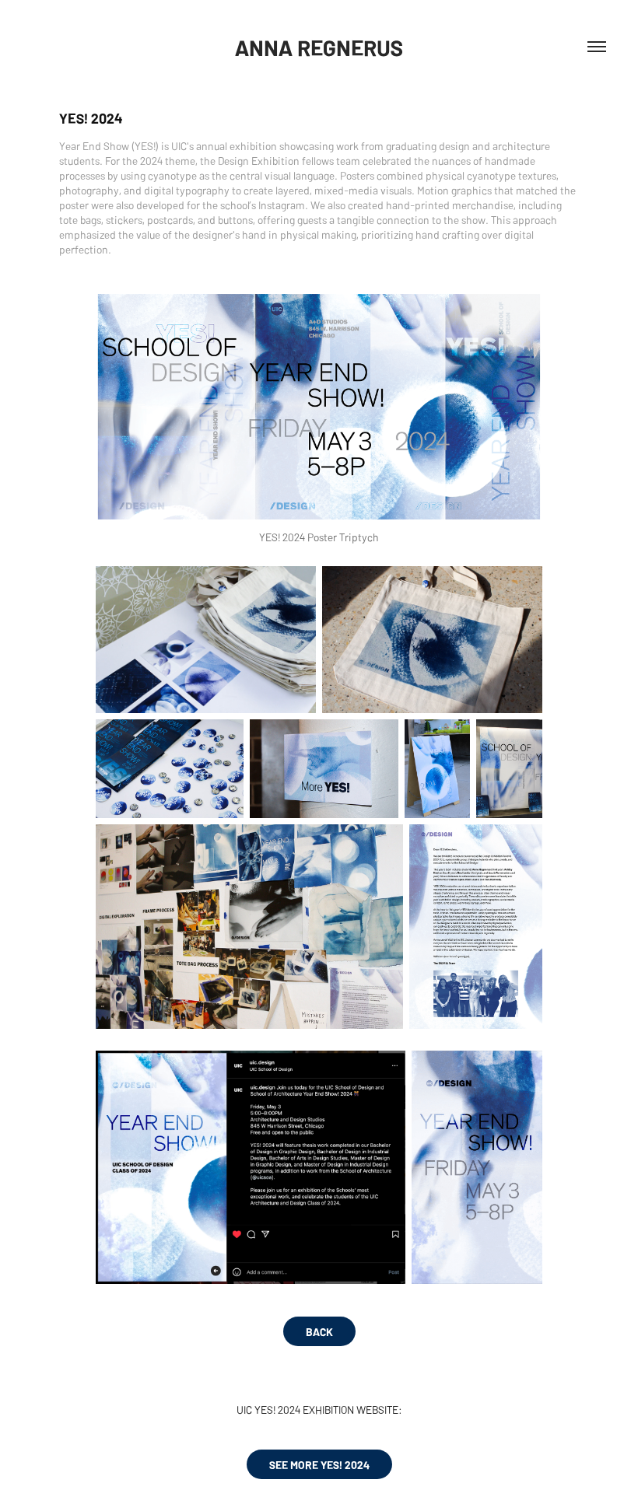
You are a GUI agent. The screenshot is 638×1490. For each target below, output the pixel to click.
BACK (319, 1331)
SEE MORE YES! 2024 (319, 1464)
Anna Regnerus (319, 46)
